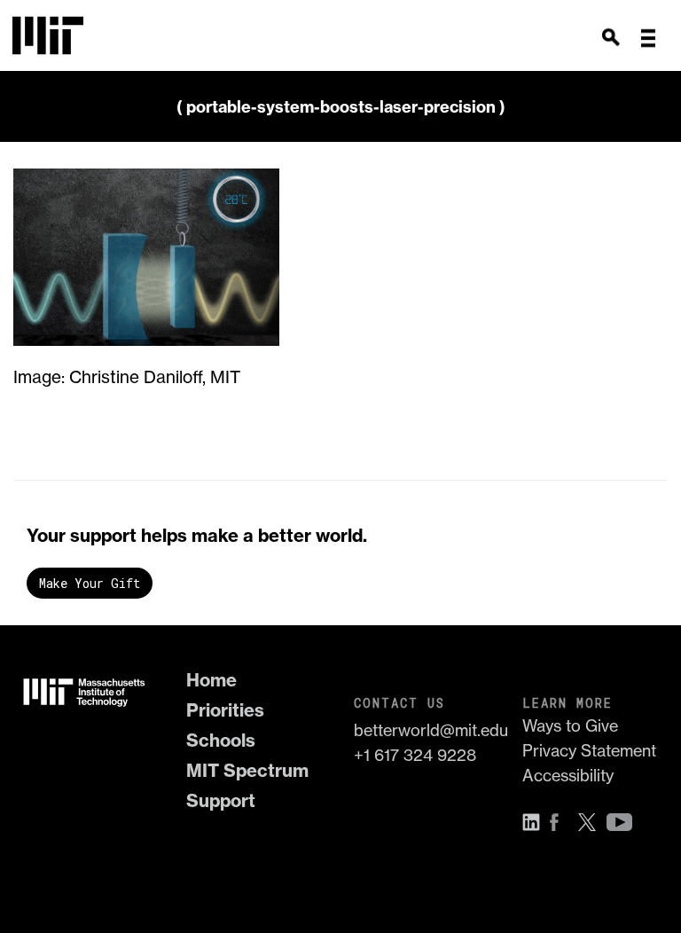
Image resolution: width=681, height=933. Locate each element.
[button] (648, 38)
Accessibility (568, 775)
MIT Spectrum (247, 770)
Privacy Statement (589, 751)
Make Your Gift (89, 583)
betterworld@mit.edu (425, 730)
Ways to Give (570, 726)
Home (211, 680)
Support (220, 800)
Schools (220, 740)
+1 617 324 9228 (415, 755)
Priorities (225, 710)
